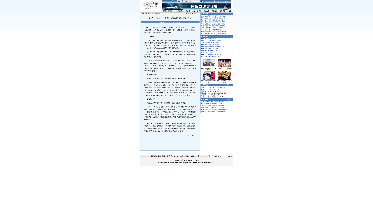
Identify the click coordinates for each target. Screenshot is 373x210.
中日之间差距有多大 (213, 89)
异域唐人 (203, 87)
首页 (164, 11)
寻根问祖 (203, 91)
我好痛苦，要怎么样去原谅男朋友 (217, 93)
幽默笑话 (203, 44)
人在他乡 (203, 38)
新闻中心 (171, 11)
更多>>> (229, 13)
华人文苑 (203, 42)
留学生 (199, 11)
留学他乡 (203, 89)
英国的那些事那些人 (213, 91)
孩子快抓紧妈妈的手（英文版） (216, 97)
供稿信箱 (190, 160)
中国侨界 (187, 11)
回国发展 (203, 93)
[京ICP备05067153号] (194, 162)
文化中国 (203, 50)
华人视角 (203, 97)
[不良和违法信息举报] (208, 162)
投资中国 (157, 13)
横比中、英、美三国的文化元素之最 (217, 87)
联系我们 (183, 160)
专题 (230, 11)
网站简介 (177, 160)
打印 (195, 13)
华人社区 (179, 11)
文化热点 (203, 40)
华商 (193, 11)
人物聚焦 (214, 11)
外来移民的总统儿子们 (214, 95)
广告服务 (196, 160)
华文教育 (206, 11)
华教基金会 (223, 11)
